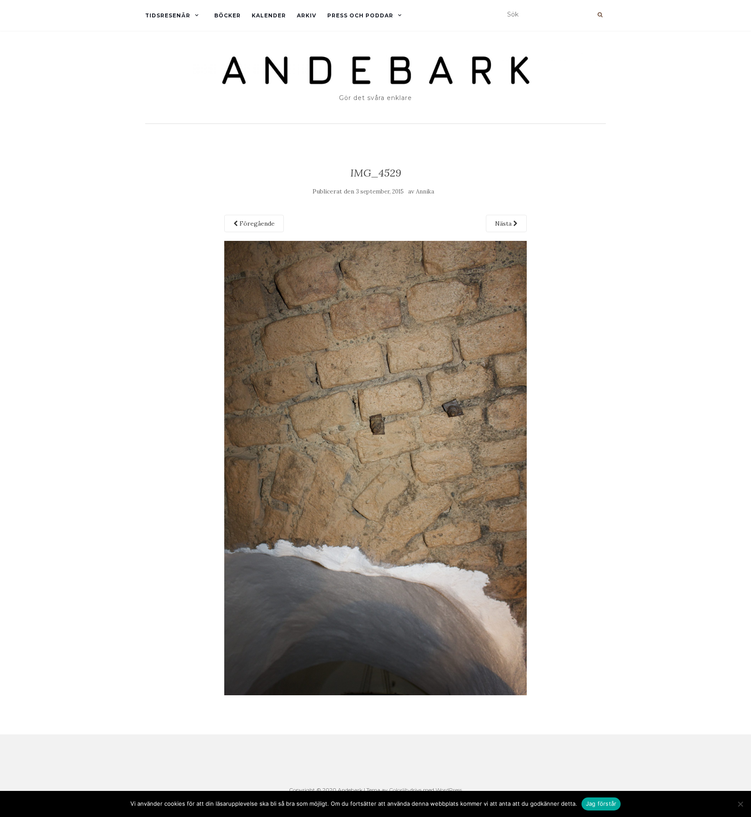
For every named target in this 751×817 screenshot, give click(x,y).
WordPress (448, 790)
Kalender (269, 15)
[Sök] (600, 14)
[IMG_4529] (375, 467)
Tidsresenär (167, 15)
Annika (425, 191)
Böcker (227, 15)
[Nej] (740, 804)
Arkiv (306, 15)
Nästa (504, 223)
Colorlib (399, 790)
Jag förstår (601, 803)
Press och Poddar (360, 15)
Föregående (256, 223)
